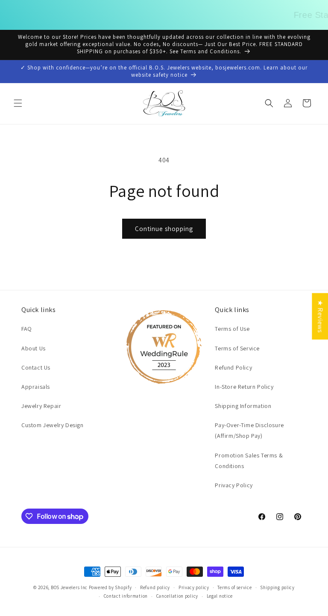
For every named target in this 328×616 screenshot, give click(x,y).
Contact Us (35, 367)
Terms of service (234, 587)
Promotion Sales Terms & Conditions (249, 460)
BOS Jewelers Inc (69, 587)
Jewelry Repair (41, 406)
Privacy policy (194, 587)
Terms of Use (232, 329)
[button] (18, 103)
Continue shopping (164, 229)
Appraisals (35, 386)
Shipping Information (243, 406)
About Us (33, 348)
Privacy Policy (233, 485)
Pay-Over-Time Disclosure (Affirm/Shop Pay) (249, 430)
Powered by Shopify (110, 587)
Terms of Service (237, 348)
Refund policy (155, 587)
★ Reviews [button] (320, 316)
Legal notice (220, 596)
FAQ (26, 329)
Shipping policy (277, 587)
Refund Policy (233, 367)
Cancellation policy (177, 596)
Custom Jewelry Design (52, 425)
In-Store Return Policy (244, 386)
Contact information (126, 596)
